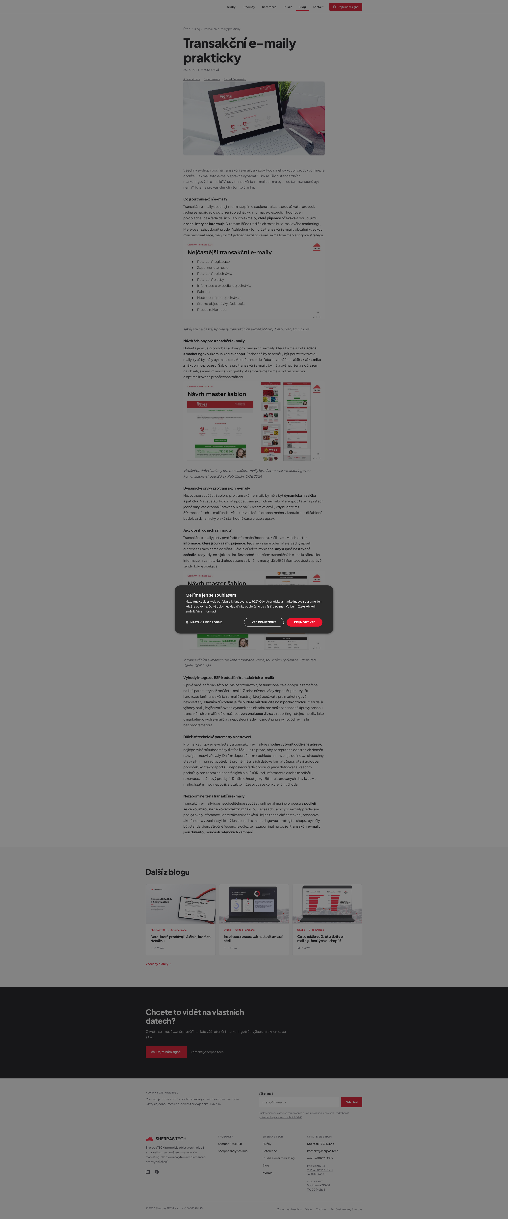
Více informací (206, 611)
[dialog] (254, 609)
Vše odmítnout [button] (264, 622)
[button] (204, 622)
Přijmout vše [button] (304, 622)
